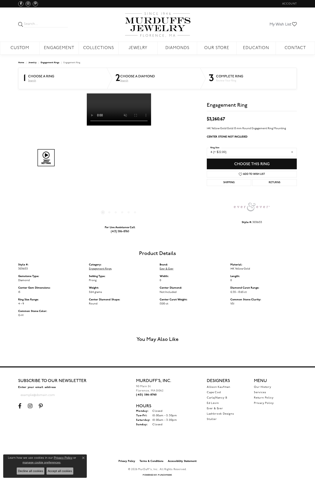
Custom (19, 48)
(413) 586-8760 (120, 231)
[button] (289, 3)
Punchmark (165, 475)
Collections (98, 48)
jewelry (32, 62)
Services (260, 392)
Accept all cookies (60, 471)
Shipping (229, 182)
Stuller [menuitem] (212, 419)
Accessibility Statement (182, 461)
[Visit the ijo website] (158, 446)
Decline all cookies (30, 471)
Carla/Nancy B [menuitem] (217, 397)
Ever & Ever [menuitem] (215, 408)
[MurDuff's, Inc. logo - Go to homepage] (157, 24)
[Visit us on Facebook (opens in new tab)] (20, 3)
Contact (295, 48)
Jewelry (138, 48)
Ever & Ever (167, 268)
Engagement (59, 48)
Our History (262, 387)
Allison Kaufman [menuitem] (218, 387)
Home (21, 62)
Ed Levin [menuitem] (213, 403)
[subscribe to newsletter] (80, 395)
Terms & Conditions (152, 461)
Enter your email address (37, 387)
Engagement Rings (50, 62)
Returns (274, 182)
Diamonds (177, 48)
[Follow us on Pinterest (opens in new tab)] (35, 3)
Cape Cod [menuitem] (214, 392)
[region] (119, 157)
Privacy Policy (264, 403)
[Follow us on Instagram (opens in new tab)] (28, 3)
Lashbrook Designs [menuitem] (220, 413)
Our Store (216, 48)
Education (256, 48)
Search (32, 80)
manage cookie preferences (41, 462)
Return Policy (263, 397)
